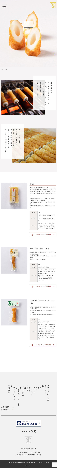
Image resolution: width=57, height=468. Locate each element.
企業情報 (5, 407)
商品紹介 (43, 384)
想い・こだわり (45, 389)
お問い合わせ (9, 388)
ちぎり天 (34, 389)
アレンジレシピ (14, 391)
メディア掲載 (23, 390)
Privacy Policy (28, 466)
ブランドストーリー (48, 391)
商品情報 (25, 386)
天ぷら (36, 388)
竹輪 (38, 386)
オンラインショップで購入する (43, 234)
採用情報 (5, 410)
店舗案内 (11, 384)
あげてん (18, 396)
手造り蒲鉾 (30, 387)
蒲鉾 (40, 386)
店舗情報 (21, 386)
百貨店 (18, 402)
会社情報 (16, 386)
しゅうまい (32, 391)
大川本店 (18, 388)
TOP (2, 69)
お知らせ (27, 387)
